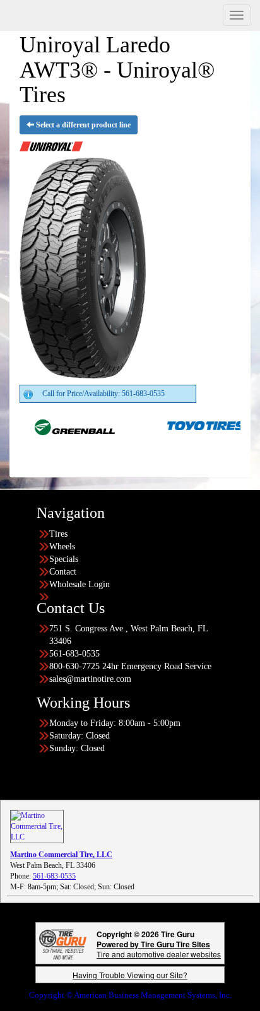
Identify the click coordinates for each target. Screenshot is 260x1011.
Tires (58, 534)
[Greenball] (61, 425)
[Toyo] (194, 425)
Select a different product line (82, 124)
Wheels (62, 546)
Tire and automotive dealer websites (159, 948)
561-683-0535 (54, 876)
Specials (63, 559)
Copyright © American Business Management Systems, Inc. (130, 995)
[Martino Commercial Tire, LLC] (37, 826)
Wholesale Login (79, 584)
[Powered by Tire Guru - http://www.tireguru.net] (62, 943)
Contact (62, 571)
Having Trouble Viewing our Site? (130, 974)
